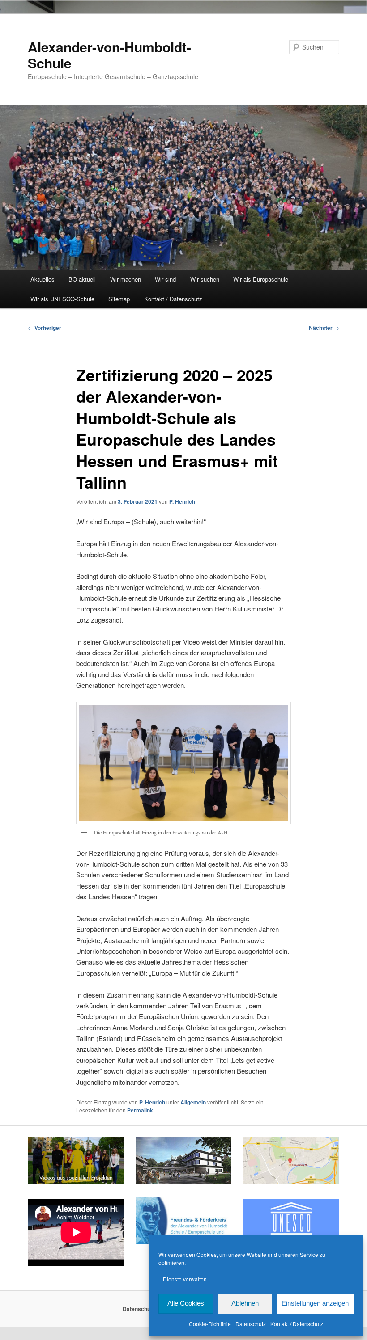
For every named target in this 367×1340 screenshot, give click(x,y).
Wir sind (165, 279)
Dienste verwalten (185, 1279)
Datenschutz (250, 1323)
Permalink (140, 1110)
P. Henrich (182, 501)
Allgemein (193, 1102)
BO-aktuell (82, 279)
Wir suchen (204, 279)
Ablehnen (245, 1303)
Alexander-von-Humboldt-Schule (109, 54)
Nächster (324, 328)
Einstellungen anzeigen (315, 1303)
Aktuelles (42, 279)
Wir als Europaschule (260, 279)
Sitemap (119, 299)
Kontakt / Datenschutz (296, 1323)
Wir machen (125, 279)
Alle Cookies (185, 1303)
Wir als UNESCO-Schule (62, 299)
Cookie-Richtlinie (210, 1323)
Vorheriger (44, 328)
